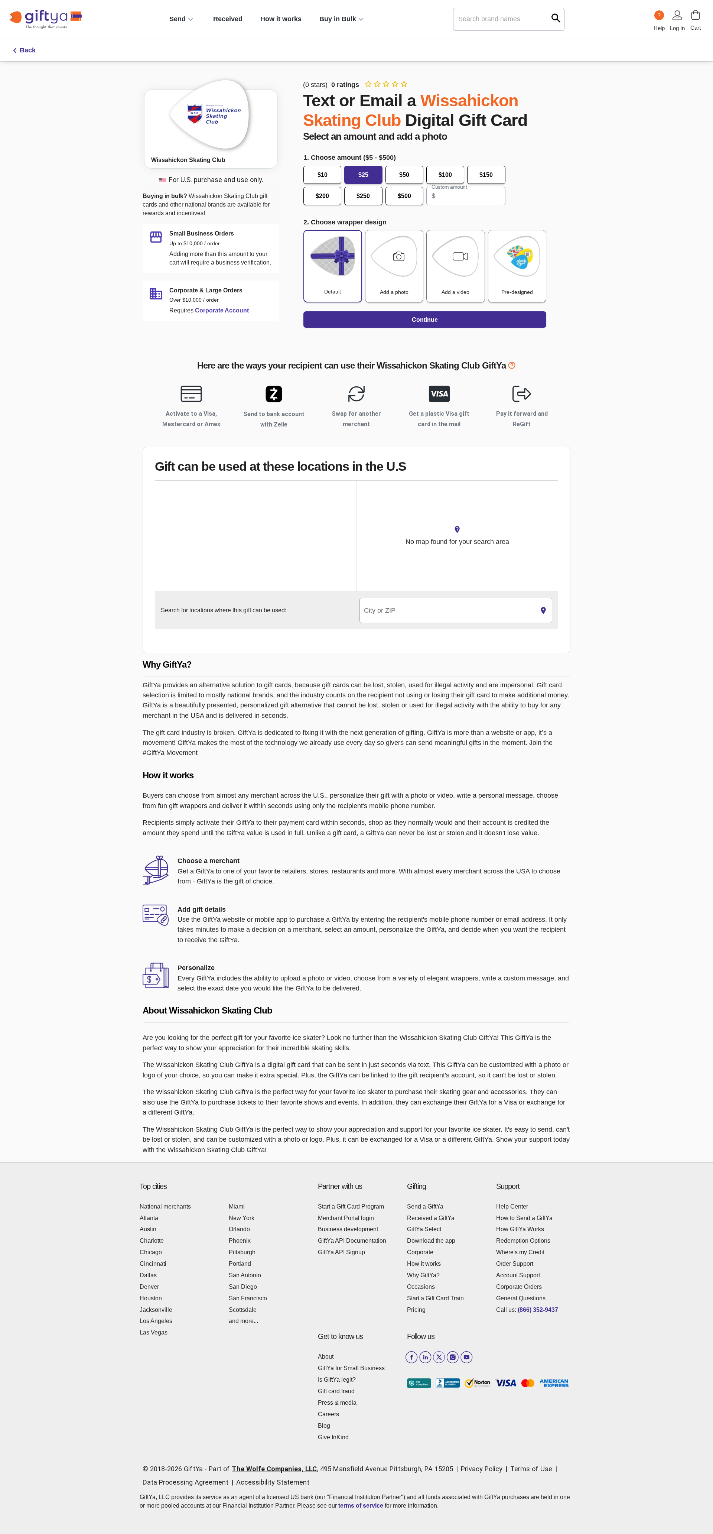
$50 (404, 175)
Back (28, 50)
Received (227, 19)
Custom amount (449, 187)
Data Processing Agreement (185, 1482)
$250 (363, 196)
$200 (322, 196)
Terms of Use (531, 1469)
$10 (323, 175)
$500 (404, 196)
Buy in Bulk (337, 19)
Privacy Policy (481, 1469)
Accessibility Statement (272, 1482)
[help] (512, 367)
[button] (356, 665)
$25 (363, 175)
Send (177, 19)
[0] (695, 14)
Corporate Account (222, 310)
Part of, (331, 1469)
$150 (486, 175)
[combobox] (447, 610)
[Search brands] (556, 18)
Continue (425, 320)
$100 (445, 175)
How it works (281, 19)
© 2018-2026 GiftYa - (175, 1469)
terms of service (360, 1505)
